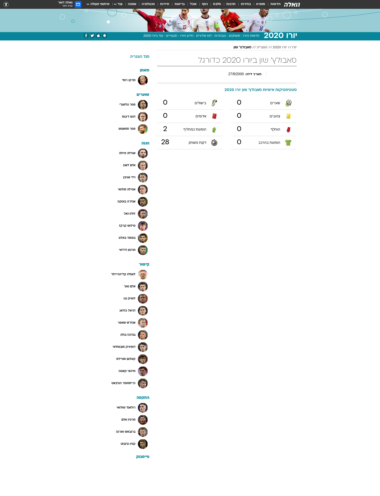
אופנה (132, 4)
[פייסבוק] (86, 35)
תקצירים (171, 36)
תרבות (231, 4)
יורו (294, 47)
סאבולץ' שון (242, 47)
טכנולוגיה (148, 4)
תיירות (164, 4)
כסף (205, 4)
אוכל (193, 4)
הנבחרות (220, 36)
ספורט (260, 4)
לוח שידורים (204, 36)
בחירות (246, 4)
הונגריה (262, 47)
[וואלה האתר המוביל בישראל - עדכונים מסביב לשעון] (292, 4)
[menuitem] (273, 4)
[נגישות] (6, 4)
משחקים (234, 36)
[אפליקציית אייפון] (98, 35)
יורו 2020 (280, 47)
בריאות (180, 4)
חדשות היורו (251, 36)
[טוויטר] (92, 35)
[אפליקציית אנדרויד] (104, 35)
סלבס (217, 4)
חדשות (275, 4)
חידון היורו (186, 36)
